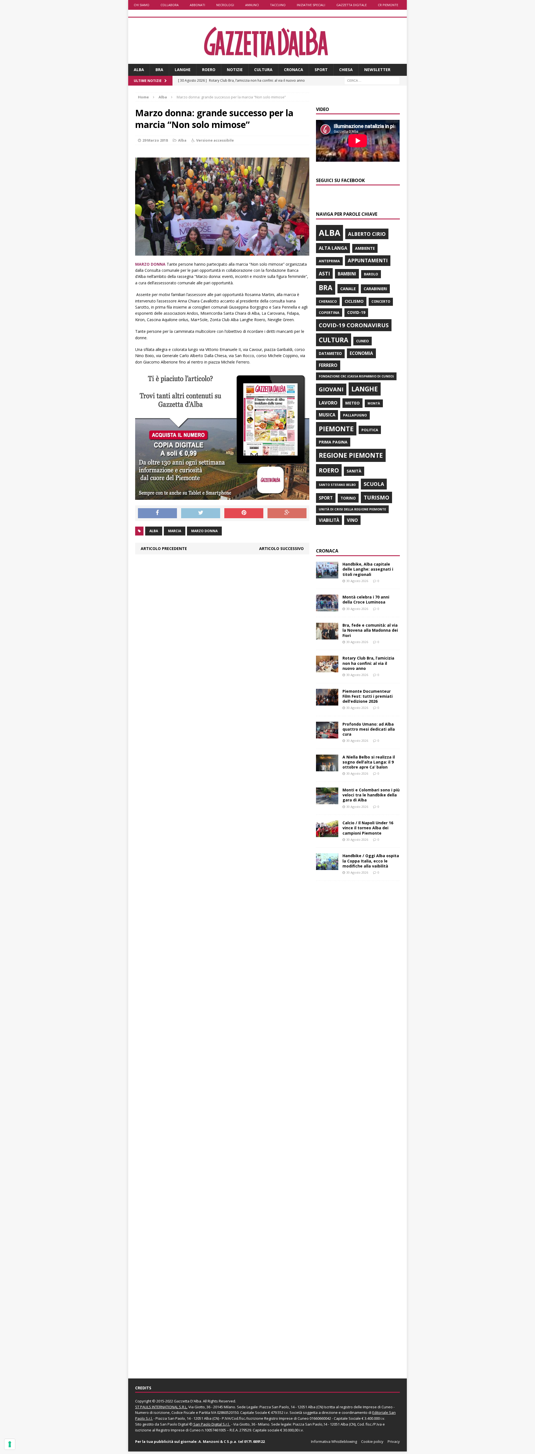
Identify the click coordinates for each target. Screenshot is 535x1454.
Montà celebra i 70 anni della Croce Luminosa (365, 599)
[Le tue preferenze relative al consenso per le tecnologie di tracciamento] (9, 1444)
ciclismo (354, 301)
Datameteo (330, 353)
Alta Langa (333, 248)
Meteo (352, 403)
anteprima (329, 261)
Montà (374, 403)
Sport (321, 69)
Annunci (252, 5)
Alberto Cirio (367, 234)
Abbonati (197, 5)
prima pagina (333, 442)
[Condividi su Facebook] (157, 513)
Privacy (394, 1441)
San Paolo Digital (174, 1424)
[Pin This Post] (243, 513)
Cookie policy (372, 1441)
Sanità (354, 471)
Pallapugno (355, 415)
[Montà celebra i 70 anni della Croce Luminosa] (327, 608)
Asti (324, 273)
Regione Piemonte (351, 455)
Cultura (263, 69)
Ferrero (328, 365)
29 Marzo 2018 (155, 140)
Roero (208, 69)
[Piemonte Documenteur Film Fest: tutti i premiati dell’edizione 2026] (327, 702)
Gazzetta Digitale (351, 5)
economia (361, 353)
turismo (376, 497)
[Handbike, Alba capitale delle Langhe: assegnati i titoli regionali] (327, 575)
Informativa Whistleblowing (334, 1441)
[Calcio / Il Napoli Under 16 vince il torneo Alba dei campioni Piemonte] (327, 834)
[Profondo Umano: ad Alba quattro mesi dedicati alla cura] (327, 735)
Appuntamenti (368, 260)
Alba (139, 69)
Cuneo (362, 340)
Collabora (169, 5)
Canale (348, 288)
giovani (331, 389)
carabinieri (375, 288)
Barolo (371, 274)
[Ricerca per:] (372, 80)
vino (352, 520)
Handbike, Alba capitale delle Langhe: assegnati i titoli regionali (367, 569)
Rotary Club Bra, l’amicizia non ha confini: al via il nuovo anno (368, 663)
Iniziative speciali (311, 5)
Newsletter (377, 69)
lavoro (328, 403)
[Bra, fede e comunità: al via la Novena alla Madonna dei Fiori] (327, 636)
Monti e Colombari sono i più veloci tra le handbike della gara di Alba (371, 795)
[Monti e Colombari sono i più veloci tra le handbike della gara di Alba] (327, 801)
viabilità (329, 520)
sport (326, 498)
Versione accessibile (215, 140)
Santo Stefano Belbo (337, 485)
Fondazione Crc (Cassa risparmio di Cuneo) (356, 376)
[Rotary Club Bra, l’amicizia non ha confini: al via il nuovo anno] (327, 669)
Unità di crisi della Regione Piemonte (352, 509)
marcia (174, 531)
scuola (374, 484)
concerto (380, 301)
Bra (159, 69)
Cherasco (328, 301)
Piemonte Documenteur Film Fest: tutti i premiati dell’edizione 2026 (367, 696)
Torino (348, 498)
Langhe (183, 69)
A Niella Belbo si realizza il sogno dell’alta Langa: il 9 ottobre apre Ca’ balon (368, 762)
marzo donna (204, 531)
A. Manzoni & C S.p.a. (217, 1441)
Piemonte (336, 428)
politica (369, 429)
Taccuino (278, 5)
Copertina (329, 312)
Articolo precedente (164, 548)
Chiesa (346, 69)
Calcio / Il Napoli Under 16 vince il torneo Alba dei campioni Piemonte (367, 827)
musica (327, 415)
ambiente (365, 248)
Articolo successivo (281, 548)
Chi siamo (141, 5)
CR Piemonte (388, 5)
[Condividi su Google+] (287, 513)
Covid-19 (356, 312)
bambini (347, 274)
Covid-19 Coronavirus (354, 325)
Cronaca (293, 69)
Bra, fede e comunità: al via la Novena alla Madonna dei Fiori (370, 630)
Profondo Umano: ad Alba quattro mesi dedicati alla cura (368, 729)
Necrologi (225, 5)
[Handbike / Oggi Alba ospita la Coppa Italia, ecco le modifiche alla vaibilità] (327, 866)
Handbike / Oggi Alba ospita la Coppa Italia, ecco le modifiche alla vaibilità (370, 860)
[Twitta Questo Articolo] (200, 513)
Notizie (235, 69)
